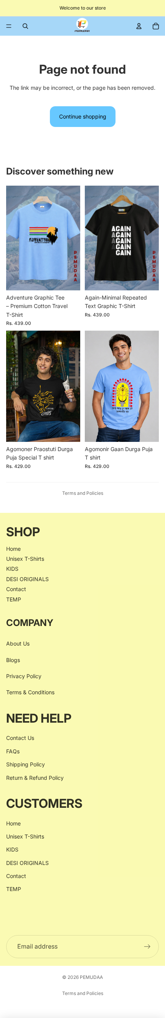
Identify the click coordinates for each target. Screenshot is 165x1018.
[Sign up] (147, 946)
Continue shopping (82, 116)
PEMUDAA (91, 977)
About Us (18, 643)
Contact (16, 589)
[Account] (138, 26)
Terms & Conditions (30, 692)
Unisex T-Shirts (25, 558)
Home (13, 548)
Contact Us (20, 738)
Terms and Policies (82, 493)
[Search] (25, 26)
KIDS (12, 568)
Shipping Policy (25, 764)
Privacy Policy (23, 676)
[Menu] (9, 26)
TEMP (13, 599)
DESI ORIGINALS (27, 578)
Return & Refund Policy (35, 777)
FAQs (13, 751)
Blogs (13, 659)
